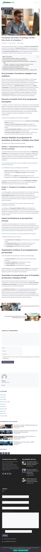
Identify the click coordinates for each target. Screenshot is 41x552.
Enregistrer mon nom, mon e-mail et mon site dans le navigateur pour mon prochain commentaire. (21, 357)
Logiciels (2, 406)
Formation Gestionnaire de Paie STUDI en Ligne (29, 306)
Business (2, 394)
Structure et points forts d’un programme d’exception (15, 59)
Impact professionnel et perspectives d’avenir (13, 66)
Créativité (2, 397)
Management (2, 408)
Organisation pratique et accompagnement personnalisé (15, 68)
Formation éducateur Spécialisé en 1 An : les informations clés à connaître (15, 317)
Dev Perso (2, 399)
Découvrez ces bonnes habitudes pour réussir (12, 233)
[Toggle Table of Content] (37, 57)
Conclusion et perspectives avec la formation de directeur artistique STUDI (20, 69)
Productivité (2, 415)
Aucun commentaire (12, 43)
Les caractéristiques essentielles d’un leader (11, 163)
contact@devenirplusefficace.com (10, 541)
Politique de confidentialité (23, 550)
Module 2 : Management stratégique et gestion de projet (17, 65)
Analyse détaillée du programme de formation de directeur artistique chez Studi (19, 62)
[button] (35, 2)
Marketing (2, 411)
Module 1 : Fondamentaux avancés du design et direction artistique (19, 64)
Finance (1, 404)
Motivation (2, 413)
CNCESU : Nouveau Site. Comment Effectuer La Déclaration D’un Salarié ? (32, 480)
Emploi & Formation (8, 8)
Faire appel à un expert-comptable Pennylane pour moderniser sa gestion (32, 463)
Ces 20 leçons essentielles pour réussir (10, 203)
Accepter (15, 550)
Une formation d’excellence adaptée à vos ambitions (14, 58)
